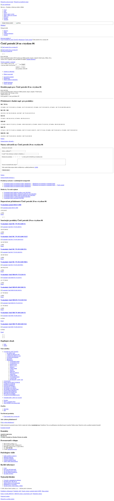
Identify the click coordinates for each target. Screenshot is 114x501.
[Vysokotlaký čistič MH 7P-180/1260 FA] (11, 315)
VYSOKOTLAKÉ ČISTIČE (11, 39)
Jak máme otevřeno (8, 473)
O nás (5, 468)
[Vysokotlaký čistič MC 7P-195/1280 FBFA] (12, 265)
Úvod (2, 39)
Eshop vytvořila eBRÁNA (7, 493)
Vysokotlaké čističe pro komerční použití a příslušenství (17, 183)
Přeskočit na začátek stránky (7, 499)
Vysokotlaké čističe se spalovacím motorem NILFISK (17, 196)
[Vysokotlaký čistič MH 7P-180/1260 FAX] (12, 327)
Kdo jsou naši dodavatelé (10, 469)
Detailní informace (31, 59)
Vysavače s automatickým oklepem (12, 480)
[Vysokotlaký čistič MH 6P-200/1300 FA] (11, 290)
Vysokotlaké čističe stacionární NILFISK (14, 198)
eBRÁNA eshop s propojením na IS (23, 493)
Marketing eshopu (37, 493)
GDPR (36, 167)
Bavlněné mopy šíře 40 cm (10, 481)
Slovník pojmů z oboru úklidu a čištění (13, 485)
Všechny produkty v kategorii (8, 62)
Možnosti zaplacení (8, 457)
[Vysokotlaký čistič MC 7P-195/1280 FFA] (11, 252)
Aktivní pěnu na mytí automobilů (12, 483)
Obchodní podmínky (9, 458)
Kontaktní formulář (5, 427)
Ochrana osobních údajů (10, 460)
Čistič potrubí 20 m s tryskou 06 (11, 416)
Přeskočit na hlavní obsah (7, 2)
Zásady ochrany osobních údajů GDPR (31, 491)
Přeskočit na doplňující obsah (21, 2)
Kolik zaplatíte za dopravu (10, 456)
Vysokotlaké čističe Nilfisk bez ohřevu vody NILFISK (17, 192)
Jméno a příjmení (6, 151)
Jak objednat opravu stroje (10, 471)
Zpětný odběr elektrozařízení (11, 461)
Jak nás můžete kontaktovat (10, 472)
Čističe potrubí (28, 39)
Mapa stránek (45, 491)
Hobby (5, 345)
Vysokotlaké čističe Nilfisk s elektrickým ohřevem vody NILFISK (20, 194)
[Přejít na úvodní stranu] (5, 4)
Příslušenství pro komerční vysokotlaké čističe (44, 183)
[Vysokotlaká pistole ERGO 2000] (9, 207)
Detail (2, 214)
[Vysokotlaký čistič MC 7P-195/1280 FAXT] (12, 239)
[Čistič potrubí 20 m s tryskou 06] (9, 47)
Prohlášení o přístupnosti (7, 491)
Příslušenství (22, 39)
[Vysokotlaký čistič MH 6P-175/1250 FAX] (12, 303)
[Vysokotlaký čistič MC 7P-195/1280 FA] (11, 227)
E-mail (13, 154)
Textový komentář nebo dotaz (9, 164)
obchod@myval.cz (12, 449)
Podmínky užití (17, 491)
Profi (5, 344)
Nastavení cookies (5, 496)
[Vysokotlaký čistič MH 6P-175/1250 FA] (11, 277)
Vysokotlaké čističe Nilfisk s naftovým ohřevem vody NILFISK (19, 195)
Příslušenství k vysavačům (10, 484)
